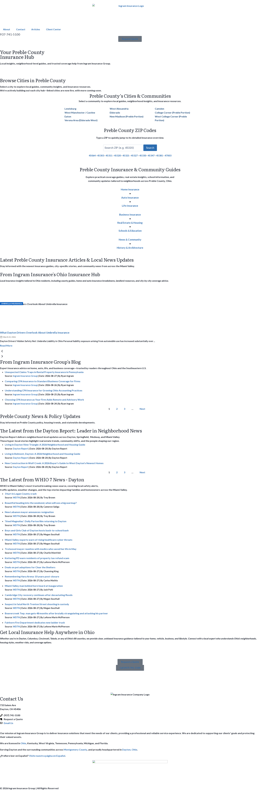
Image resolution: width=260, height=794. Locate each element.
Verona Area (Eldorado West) (81, 120)
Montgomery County (75, 749)
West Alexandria (119, 108)
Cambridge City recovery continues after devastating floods (39, 595)
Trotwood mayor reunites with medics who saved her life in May (40, 548)
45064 (92, 155)
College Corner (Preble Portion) (172, 112)
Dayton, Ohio (129, 749)
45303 (100, 155)
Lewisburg (70, 108)
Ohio (23, 743)
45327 (134, 155)
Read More (6, 345)
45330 (142, 155)
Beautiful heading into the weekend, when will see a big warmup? (41, 502)
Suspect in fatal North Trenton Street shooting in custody (37, 604)
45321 (125, 155)
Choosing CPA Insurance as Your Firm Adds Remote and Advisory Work (44, 399)
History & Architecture (130, 247)
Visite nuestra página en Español (47, 755)
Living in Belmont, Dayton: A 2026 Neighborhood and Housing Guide (42, 453)
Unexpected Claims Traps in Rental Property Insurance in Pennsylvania (44, 372)
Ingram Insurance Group (25, 376)
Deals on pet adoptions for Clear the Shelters (30, 567)
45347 (151, 155)
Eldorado (115, 112)
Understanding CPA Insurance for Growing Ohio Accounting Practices (43, 390)
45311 (109, 155)
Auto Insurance (130, 197)
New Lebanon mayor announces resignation (29, 512)
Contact (20, 29)
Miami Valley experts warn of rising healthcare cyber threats (38, 539)
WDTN (16, 497)
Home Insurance (130, 189)
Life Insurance (130, 205)
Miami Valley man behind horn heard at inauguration (34, 585)
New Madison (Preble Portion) (126, 116)
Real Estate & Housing (130, 222)
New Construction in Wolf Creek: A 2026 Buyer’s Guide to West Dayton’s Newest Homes (54, 463)
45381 (159, 155)
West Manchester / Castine (80, 112)
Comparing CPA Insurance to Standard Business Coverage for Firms (42, 381)
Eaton (68, 116)
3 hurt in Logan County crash (21, 493)
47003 (168, 155)
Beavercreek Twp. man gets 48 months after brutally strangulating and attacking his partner (56, 613)
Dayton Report (20, 448)
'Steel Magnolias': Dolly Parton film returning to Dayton (35, 521)
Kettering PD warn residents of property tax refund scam (37, 558)
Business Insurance (130, 214)
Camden (159, 108)
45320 (117, 155)
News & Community (130, 239)
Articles (35, 29)
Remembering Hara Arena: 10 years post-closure (32, 576)
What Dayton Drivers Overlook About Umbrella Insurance (34, 332)
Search (150, 147)
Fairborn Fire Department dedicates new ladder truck (35, 622)
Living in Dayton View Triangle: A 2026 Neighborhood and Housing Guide (45, 444)
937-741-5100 (10, 34)
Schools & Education (130, 230)
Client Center (53, 29)
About (6, 29)
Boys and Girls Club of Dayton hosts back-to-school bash (37, 530)
